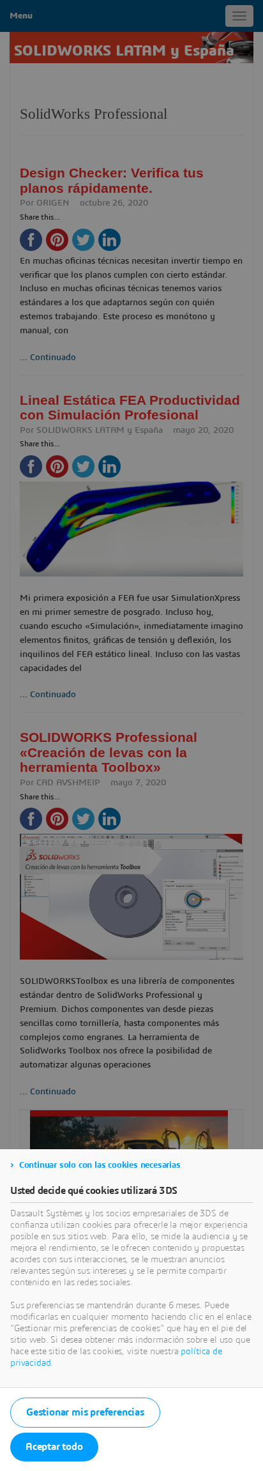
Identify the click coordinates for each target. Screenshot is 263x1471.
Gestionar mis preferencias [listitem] (85, 1412)
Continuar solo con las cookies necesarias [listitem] (100, 1165)
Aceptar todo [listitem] (54, 1447)
